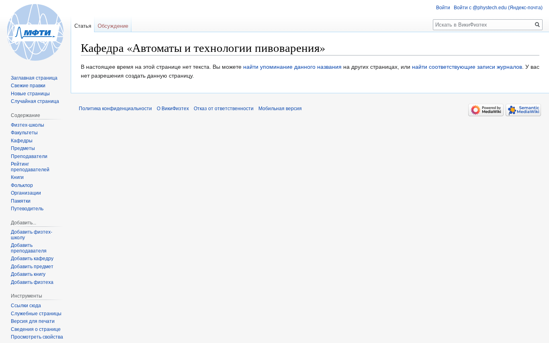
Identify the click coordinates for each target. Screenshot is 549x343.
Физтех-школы (27, 125)
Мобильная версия (280, 108)
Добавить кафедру (32, 258)
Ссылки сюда (26, 305)
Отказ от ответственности (224, 108)
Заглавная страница (34, 78)
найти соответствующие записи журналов (467, 67)
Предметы (23, 148)
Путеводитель (27, 209)
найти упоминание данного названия (292, 67)
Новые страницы (30, 94)
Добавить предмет (32, 266)
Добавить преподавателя (29, 248)
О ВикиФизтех (173, 108)
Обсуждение (113, 26)
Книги (17, 177)
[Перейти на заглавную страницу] (35, 32)
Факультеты (24, 133)
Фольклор (22, 185)
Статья (82, 26)
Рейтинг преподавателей (30, 167)
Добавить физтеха (32, 282)
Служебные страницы (36, 313)
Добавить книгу (28, 274)
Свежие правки (28, 85)
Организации (26, 193)
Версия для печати (33, 321)
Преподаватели (29, 156)
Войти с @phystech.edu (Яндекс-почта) (498, 7)
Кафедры (22, 141)
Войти (443, 7)
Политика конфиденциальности (115, 108)
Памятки (21, 201)
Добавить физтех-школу (31, 234)
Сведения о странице (36, 329)
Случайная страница (35, 101)
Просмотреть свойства (37, 337)
